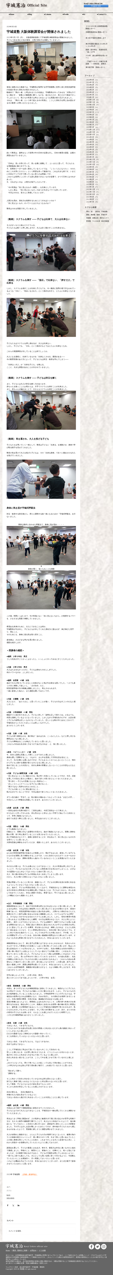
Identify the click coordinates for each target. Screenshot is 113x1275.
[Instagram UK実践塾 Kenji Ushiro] (103, 1246)
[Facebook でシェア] (8, 1205)
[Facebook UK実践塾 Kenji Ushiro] (91, 1246)
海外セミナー (104, 218)
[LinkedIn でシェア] (18, 1205)
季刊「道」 (90, 212)
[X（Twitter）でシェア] (13, 1205)
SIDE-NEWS (10, 1198)
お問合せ (33, 1250)
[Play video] (41, 251)
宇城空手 (104, 215)
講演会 (9, 1191)
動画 (98, 215)
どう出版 (42, 1250)
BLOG (8, 1195)
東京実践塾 (105, 221)
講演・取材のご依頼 (19, 1250)
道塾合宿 (95, 218)
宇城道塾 (104, 212)
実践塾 (88, 218)
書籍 (87, 215)
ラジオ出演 (96, 221)
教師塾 (93, 215)
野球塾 (88, 221)
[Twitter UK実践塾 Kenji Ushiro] (97, 1246)
